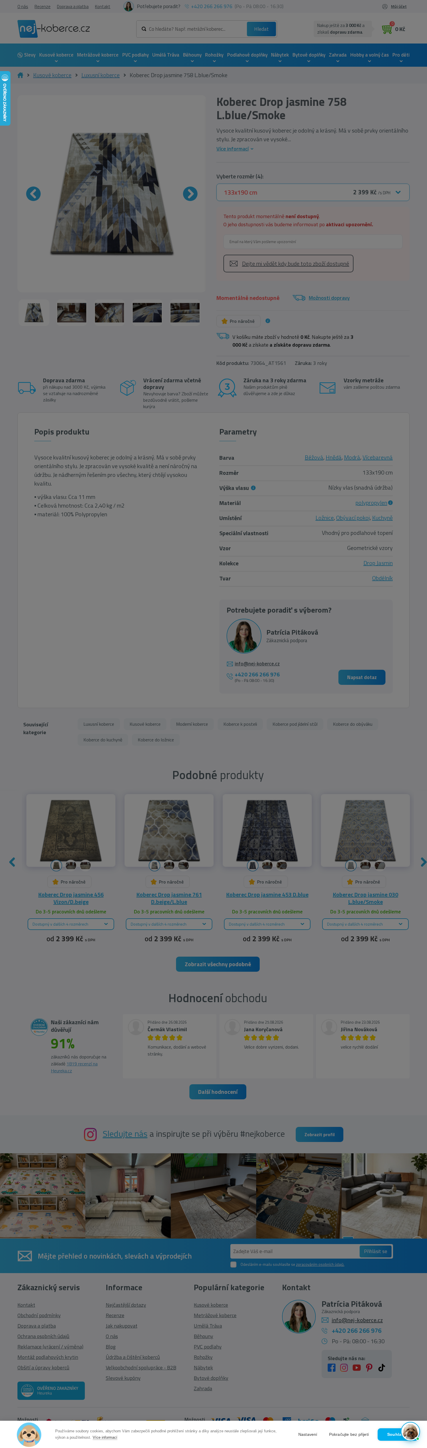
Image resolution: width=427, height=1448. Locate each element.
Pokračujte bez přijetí (349, 1434)
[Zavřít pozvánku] (413, 1368)
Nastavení (307, 1434)
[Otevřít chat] (410, 1431)
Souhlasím (398, 1434)
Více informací (105, 1437)
